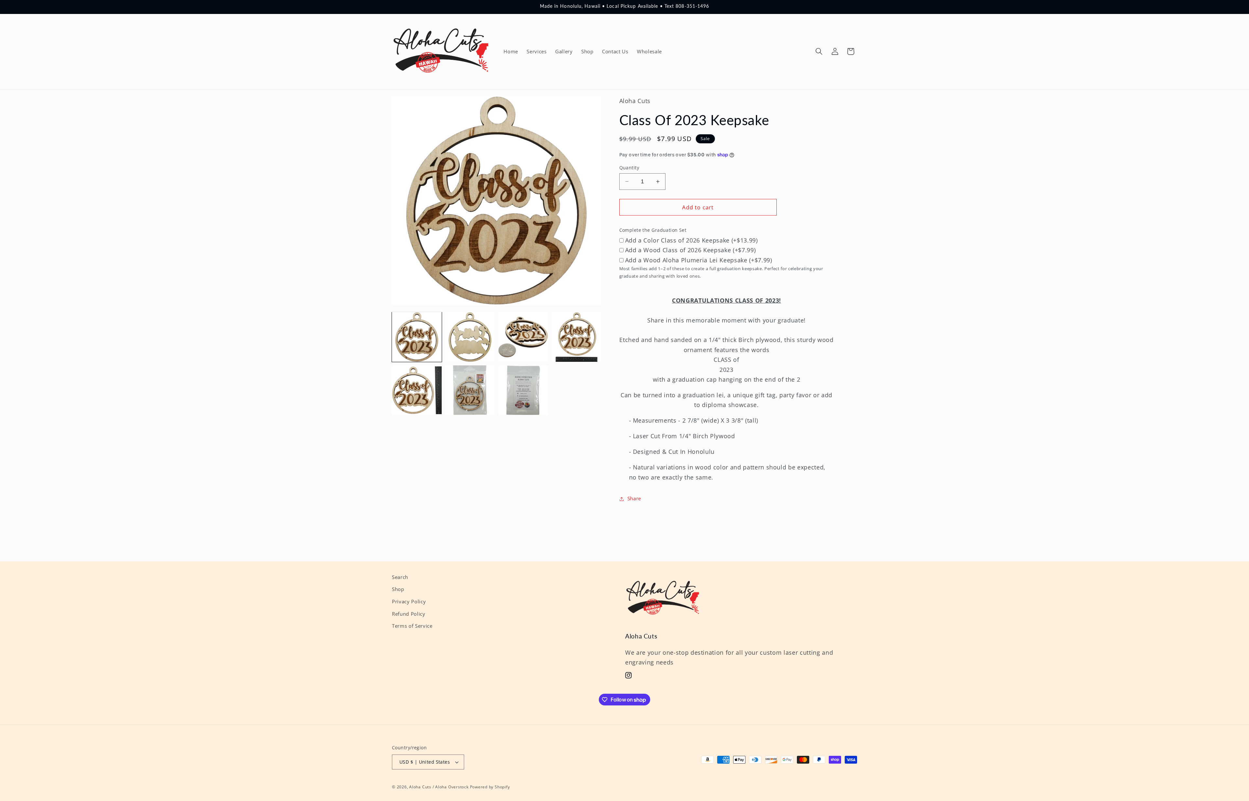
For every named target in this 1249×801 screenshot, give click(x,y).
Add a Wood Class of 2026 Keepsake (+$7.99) (690, 250)
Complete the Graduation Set (653, 230)
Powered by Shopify (490, 787)
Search (400, 577)
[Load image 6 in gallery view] (470, 390)
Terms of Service (412, 626)
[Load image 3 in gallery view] (523, 337)
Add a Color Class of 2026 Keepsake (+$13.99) (691, 240)
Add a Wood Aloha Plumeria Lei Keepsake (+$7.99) (698, 260)
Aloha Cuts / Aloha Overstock (439, 787)
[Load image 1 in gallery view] (417, 337)
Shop (398, 589)
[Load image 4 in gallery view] (576, 337)
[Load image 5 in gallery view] (417, 390)
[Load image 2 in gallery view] (470, 337)
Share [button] (634, 498)
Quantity (629, 167)
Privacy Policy (409, 601)
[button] (819, 51)
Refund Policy (408, 614)
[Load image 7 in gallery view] (523, 390)
